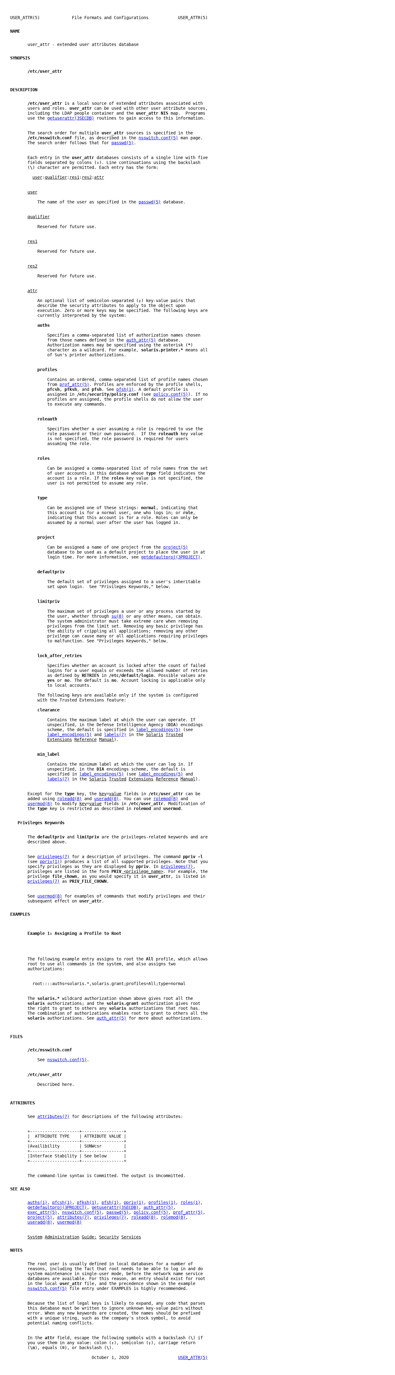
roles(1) (190, 1202)
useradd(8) (106, 798)
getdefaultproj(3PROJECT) (170, 557)
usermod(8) (39, 803)
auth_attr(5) (141, 340)
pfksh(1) (87, 1202)
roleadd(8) (69, 798)
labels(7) (115, 734)
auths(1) (37, 1202)
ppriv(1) (50, 861)
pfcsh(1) (62, 1202)
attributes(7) (53, 1116)
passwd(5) (122, 142)
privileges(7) (53, 856)
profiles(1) (162, 1202)
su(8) (117, 616)
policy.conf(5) (170, 394)
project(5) (175, 547)
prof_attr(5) (74, 384)
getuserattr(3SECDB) (70, 118)
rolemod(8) (165, 798)
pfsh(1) (125, 389)
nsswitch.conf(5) (158, 137)
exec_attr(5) (42, 1212)
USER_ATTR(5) (193, 1357)
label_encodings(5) (158, 729)
